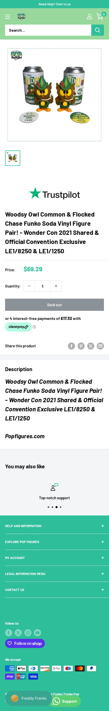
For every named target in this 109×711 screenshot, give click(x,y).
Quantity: (13, 286)
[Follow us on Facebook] (8, 632)
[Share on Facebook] (71, 346)
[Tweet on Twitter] (90, 346)
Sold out (54, 304)
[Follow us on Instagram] (27, 632)
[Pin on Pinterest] (81, 346)
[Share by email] (100, 346)
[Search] (97, 30)
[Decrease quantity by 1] (29, 286)
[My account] (89, 16)
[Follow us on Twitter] (18, 632)
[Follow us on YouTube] (37, 632)
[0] (100, 16)
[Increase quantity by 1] (56, 286)
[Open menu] (7, 17)
